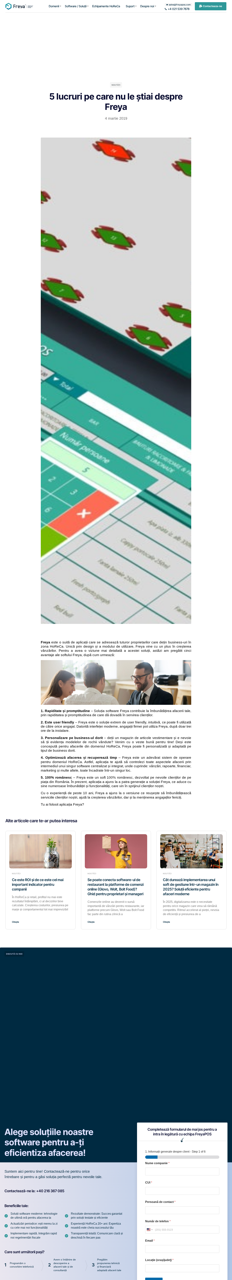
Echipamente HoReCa (106, 6)
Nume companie (157, 1163)
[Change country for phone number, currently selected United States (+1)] (149, 1229)
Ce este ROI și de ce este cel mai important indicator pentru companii (37, 884)
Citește (15, 922)
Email (150, 1240)
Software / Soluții (75, 6)
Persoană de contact (160, 1201)
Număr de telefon (158, 1221)
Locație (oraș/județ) (159, 1260)
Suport (130, 6)
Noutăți (116, 85)
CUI (148, 1182)
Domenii (54, 6)
